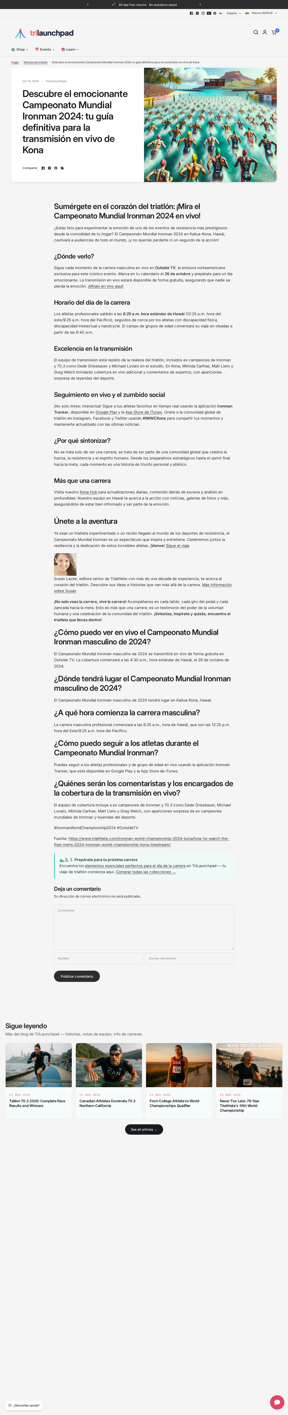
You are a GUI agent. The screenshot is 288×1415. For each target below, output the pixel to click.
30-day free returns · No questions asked (148, 5)
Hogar (15, 62)
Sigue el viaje (177, 545)
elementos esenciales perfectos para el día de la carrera (135, 866)
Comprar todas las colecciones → (146, 872)
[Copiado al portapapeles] (62, 168)
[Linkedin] (221, 13)
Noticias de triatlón (35, 62)
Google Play (106, 412)
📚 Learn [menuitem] (68, 49)
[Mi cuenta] (264, 32)
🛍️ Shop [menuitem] (18, 49)
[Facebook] (191, 13)
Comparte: (30, 167)
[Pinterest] (215, 13)
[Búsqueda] (255, 32)
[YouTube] (209, 13)
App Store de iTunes (143, 412)
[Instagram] (203, 13)
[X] (197, 13)
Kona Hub (88, 492)
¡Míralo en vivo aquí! (106, 286)
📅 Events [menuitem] (43, 49)
